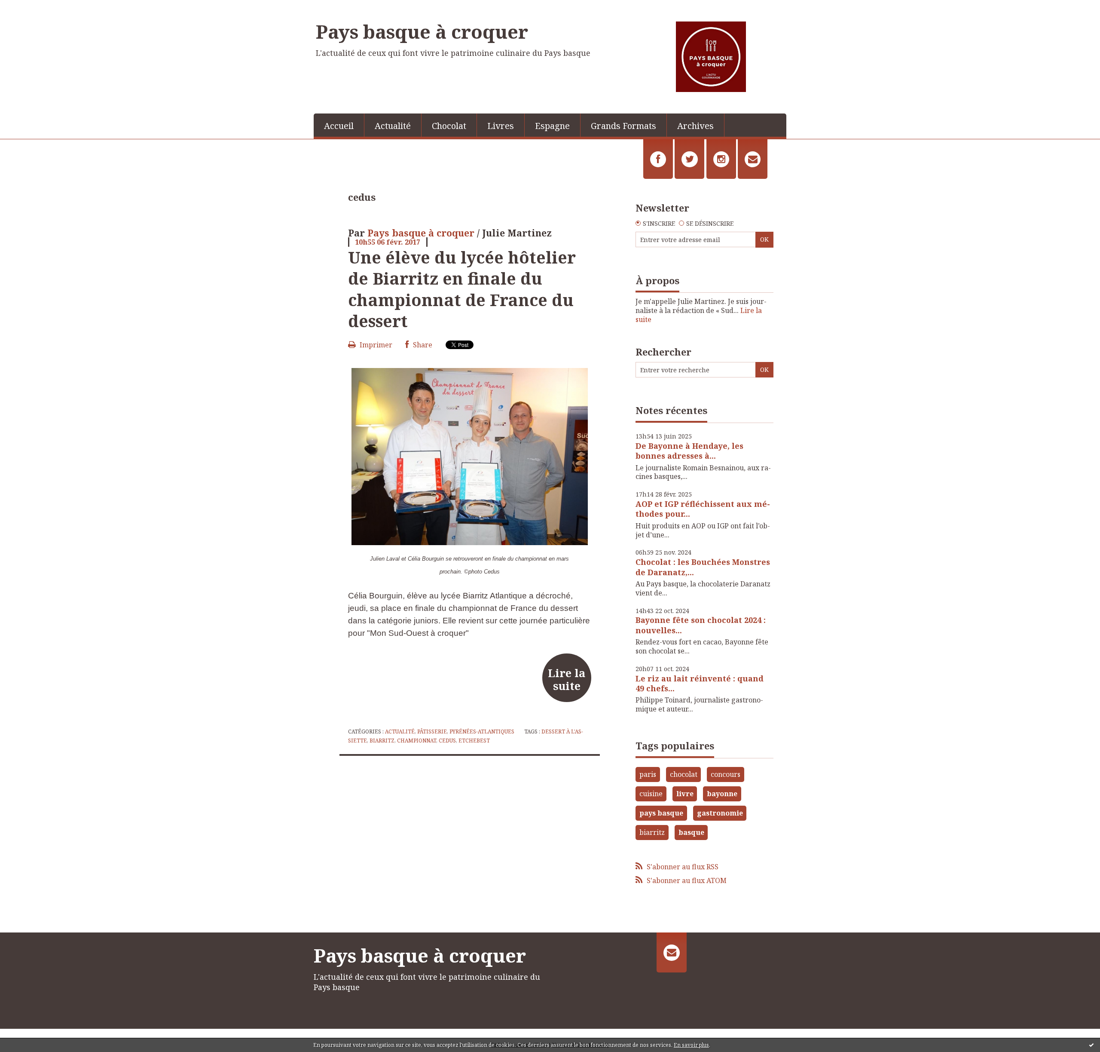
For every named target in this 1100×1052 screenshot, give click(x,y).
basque (691, 832)
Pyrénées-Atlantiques (481, 731)
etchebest (474, 740)
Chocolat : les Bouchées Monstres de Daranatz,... (703, 567)
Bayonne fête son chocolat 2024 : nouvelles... (701, 625)
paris (647, 774)
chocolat (683, 774)
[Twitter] (689, 159)
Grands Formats (623, 126)
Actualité (393, 126)
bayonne (722, 793)
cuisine (651, 793)
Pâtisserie (432, 731)
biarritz (382, 740)
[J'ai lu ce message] (1091, 1044)
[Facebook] (658, 159)
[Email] (752, 159)
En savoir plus (691, 1045)
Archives (695, 126)
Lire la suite (566, 679)
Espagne (552, 126)
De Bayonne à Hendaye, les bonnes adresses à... (689, 451)
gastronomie (720, 813)
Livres (500, 126)
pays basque (661, 813)
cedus (447, 740)
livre (685, 793)
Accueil (339, 126)
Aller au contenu (31, 7)
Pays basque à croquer (422, 31)
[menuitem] (339, 125)
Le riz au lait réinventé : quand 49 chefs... (700, 683)
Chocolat (449, 126)
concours (725, 774)
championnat (416, 740)
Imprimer (375, 345)
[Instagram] (721, 159)
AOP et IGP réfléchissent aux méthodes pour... (703, 509)
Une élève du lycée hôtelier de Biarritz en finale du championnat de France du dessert (462, 289)
